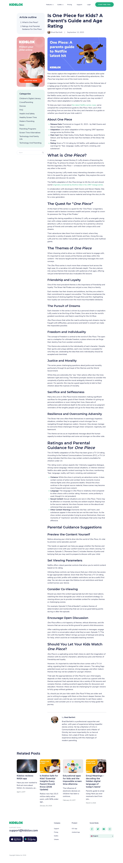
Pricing (56, 832)
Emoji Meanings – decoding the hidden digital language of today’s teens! (95, 781)
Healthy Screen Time (28, 117)
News (21, 125)
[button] (102, 836)
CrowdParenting (26, 102)
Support (56, 829)
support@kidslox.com (23, 830)
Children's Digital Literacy (30, 98)
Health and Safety (27, 113)
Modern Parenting (26, 121)
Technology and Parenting (30, 143)
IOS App (74, 829)
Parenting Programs (27, 129)
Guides (56, 836)
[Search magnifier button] (43, 152)
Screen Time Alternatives (29, 132)
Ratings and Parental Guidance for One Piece (32, 27)
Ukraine (56, 839)
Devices (22, 106)
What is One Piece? (30, 22)
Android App (76, 832)
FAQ (21, 110)
